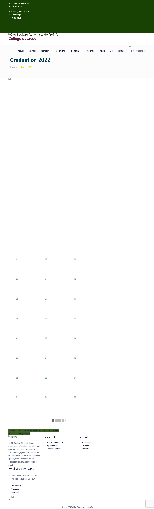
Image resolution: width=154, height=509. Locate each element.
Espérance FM (52, 446)
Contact (121, 51)
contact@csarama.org (21, 3)
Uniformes (86, 446)
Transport (85, 449)
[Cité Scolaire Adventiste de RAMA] (77, 34)
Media (102, 51)
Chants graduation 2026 (20, 11)
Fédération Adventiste (55, 442)
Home (12, 67)
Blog (111, 51)
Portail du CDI (16, 18)
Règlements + (60, 51)
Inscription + (46, 51)
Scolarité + (91, 51)
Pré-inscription (87, 442)
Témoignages (16, 15)
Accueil (21, 51)
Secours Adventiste (54, 449)
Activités (32, 51)
